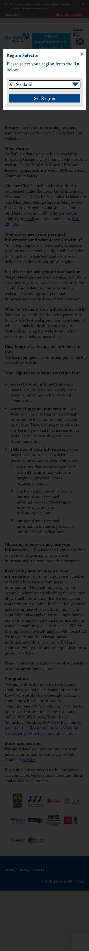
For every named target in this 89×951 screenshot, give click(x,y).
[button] (82, 54)
